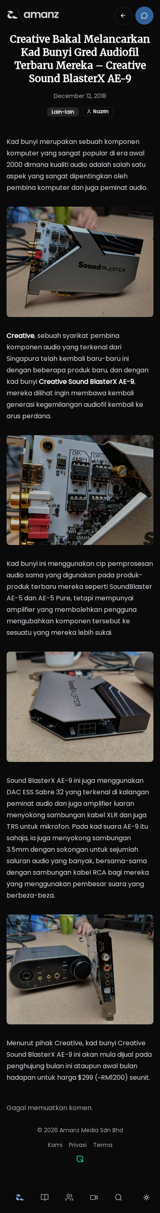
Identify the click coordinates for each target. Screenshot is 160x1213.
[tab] (20, 1197)
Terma (102, 1145)
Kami (55, 1145)
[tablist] (69, 1197)
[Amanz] (80, 1159)
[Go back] (123, 16)
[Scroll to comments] (144, 16)
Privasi (78, 1145)
